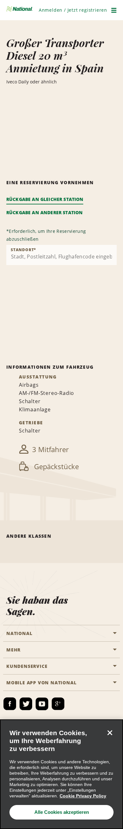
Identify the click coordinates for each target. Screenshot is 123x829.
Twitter (25, 704)
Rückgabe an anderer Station (44, 212)
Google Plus (58, 704)
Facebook (9, 704)
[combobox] (61, 255)
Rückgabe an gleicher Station (44, 199)
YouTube (42, 704)
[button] (73, 10)
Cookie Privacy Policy (83, 795)
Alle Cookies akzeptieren (61, 812)
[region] (61, 774)
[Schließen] (110, 732)
